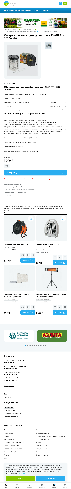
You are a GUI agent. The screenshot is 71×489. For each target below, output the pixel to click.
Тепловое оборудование (49, 32)
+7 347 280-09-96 (54, 102)
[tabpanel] (19, 336)
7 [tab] (36, 345)
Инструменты (9, 439)
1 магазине (11, 247)
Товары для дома (42, 449)
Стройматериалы (42, 439)
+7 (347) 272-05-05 (15, 2)
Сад (5, 458)
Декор (6, 436)
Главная (6, 29)
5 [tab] (32, 345)
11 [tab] (43, 345)
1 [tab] (25, 345)
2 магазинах (43, 299)
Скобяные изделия (42, 433)
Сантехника (40, 430)
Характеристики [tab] (36, 113)
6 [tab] (34, 345)
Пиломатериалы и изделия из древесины (50, 436)
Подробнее (21, 473)
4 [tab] (30, 345)
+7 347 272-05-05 (54, 106)
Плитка (6, 455)
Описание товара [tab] (13, 113)
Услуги (6, 420)
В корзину (12, 172)
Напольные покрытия (11, 445)
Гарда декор (8, 433)
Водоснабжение (10, 430)
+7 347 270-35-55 (10, 363)
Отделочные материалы (13, 449)
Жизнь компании (9, 391)
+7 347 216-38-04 (10, 380)
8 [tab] (38, 345)
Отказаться (50, 478)
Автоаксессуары (42, 452)
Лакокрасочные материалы (14, 442)
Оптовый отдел (9, 410)
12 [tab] (45, 345)
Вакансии (7, 394)
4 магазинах (43, 250)
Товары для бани (42, 445)
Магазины (9, 407)
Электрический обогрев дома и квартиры (22, 32)
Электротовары (28, 29)
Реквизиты (7, 397)
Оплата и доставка (11, 417)
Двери (38, 442)
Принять (20, 478)
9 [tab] (40, 345)
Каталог (15, 29)
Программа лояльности (12, 413)
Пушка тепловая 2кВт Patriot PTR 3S (17, 244)
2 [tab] (27, 345)
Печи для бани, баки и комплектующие (17, 452)
